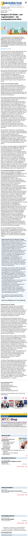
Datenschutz (10, 530)
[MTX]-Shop (5, 423)
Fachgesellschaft (21, 527)
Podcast (5, 529)
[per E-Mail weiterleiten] (23, 398)
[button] (5, 398)
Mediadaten (17, 529)
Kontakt (22, 529)
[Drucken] (26, 398)
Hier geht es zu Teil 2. (6, 48)
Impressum (4, 530)
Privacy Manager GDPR (6, 532)
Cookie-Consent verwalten (20, 530)
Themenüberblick (4, 437)
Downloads (5, 527)
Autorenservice (12, 527)
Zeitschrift (10, 529)
